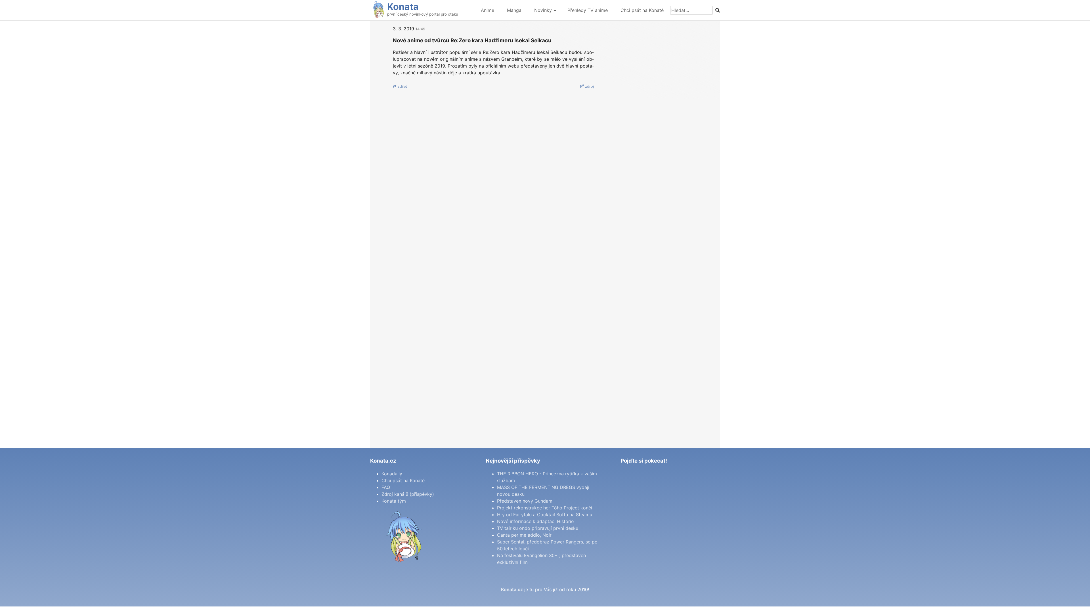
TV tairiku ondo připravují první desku (537, 528)
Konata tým (394, 501)
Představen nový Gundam (524, 501)
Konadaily (392, 473)
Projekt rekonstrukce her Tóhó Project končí (544, 508)
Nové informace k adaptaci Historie (535, 521)
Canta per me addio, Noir (524, 535)
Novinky (543, 10)
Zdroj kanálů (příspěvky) (408, 494)
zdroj (589, 86)
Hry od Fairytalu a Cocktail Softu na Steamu (544, 514)
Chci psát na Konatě (642, 10)
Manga (514, 10)
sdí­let (402, 86)
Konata (403, 6)
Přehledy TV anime (587, 10)
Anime (487, 10)
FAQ (386, 487)
